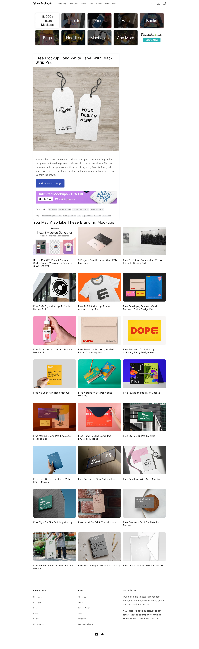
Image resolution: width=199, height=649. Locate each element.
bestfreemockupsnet (49, 216)
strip (99, 216)
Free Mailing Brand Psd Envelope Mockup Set (52, 437)
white (104, 216)
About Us (82, 597)
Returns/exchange (85, 624)
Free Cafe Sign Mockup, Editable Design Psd (51, 308)
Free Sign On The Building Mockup (53, 522)
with (109, 216)
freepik (73, 216)
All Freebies (53, 209)
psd (95, 216)
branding (66, 216)
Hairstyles (37, 602)
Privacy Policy (84, 608)
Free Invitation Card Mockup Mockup (144, 565)
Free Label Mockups (96, 209)
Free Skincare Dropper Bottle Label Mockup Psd (53, 351)
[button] (153, 3)
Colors (36, 619)
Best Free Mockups (64, 209)
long (83, 216)
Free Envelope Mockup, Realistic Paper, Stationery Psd (96, 351)
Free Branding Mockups (80, 209)
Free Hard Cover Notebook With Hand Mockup (51, 480)
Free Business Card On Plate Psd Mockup (141, 524)
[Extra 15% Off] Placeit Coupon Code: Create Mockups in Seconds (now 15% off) (52, 263)
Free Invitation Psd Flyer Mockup (141, 392)
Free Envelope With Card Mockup (142, 479)
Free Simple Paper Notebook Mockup (99, 565)
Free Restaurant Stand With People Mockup (53, 567)
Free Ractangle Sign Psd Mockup (97, 479)
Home (35, 613)
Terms (80, 613)
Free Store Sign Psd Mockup (139, 436)
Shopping (37, 597)
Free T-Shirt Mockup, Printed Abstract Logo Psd (94, 308)
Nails (35, 608)
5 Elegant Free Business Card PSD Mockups (97, 261)
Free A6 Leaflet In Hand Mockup (51, 392)
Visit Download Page (50, 183)
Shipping (82, 619)
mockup (89, 216)
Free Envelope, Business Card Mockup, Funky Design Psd (140, 308)
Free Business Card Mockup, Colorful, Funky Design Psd (139, 351)
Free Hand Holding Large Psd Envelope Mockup (94, 437)
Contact (81, 602)
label (78, 216)
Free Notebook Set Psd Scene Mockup (95, 394)
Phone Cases (38, 624)
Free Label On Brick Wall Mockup (97, 522)
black (59, 216)
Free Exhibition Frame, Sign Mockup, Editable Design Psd (144, 261)
